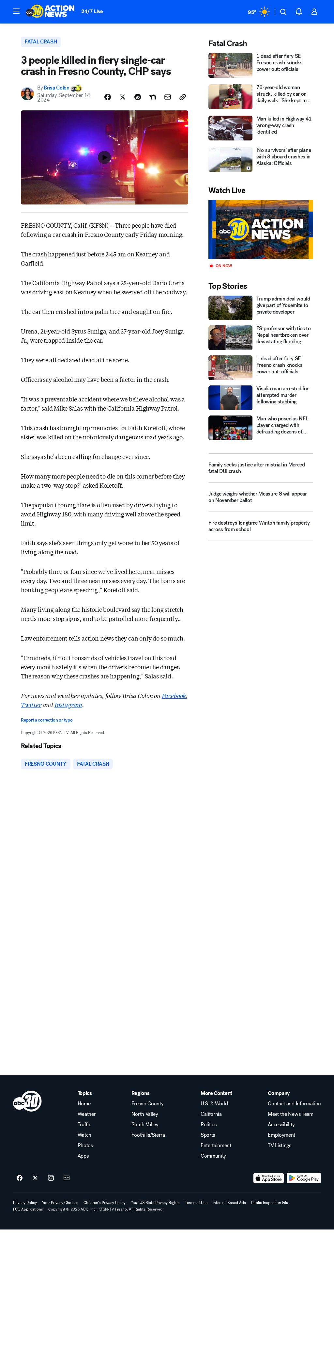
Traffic (84, 1124)
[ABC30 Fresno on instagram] (50, 1178)
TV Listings (279, 1145)
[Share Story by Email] (167, 97)
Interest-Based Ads (229, 1203)
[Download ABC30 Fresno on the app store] (268, 1178)
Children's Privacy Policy (105, 1203)
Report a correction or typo (46, 720)
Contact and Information (294, 1103)
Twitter (31, 704)
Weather (87, 1114)
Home (84, 1103)
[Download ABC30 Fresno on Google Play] (304, 1178)
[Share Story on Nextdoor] (152, 97)
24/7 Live (92, 11)
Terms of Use (196, 1203)
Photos (85, 1145)
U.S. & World (214, 1103)
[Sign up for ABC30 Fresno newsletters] (66, 1178)
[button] (16, 11)
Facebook (174, 695)
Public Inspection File (269, 1203)
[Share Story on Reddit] (137, 97)
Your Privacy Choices (60, 1203)
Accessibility (281, 1124)
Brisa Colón (56, 87)
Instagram (68, 704)
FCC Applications (28, 1209)
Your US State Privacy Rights (155, 1203)
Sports (208, 1135)
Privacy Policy (25, 1203)
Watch (84, 1135)
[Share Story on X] (122, 97)
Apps (83, 1156)
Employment (281, 1135)
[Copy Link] (182, 97)
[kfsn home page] (27, 1101)
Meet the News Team (290, 1114)
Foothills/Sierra (148, 1135)
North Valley (144, 1114)
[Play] (260, 229)
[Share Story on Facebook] (107, 97)
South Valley (145, 1124)
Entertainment (216, 1145)
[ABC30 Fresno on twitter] (35, 1178)
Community (213, 1156)
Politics (208, 1124)
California (211, 1114)
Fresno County (147, 1103)
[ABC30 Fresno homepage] (50, 12)
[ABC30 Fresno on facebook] (19, 1178)
